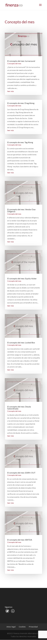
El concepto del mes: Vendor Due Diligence (21, 210)
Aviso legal (11, 627)
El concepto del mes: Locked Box (21, 342)
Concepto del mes (14, 63)
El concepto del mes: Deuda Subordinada (19, 407)
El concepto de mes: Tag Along (20, 142)
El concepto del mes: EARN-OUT (21, 472)
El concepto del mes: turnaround (21, 61)
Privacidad (33, 627)
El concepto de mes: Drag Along (20, 103)
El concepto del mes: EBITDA (19, 540)
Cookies (22, 627)
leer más (10, 91)
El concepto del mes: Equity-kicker (22, 278)
